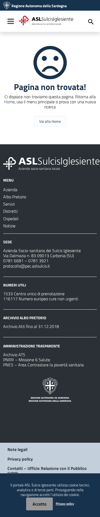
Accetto (39, 504)
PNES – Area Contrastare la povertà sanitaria (43, 365)
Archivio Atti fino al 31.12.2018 (31, 326)
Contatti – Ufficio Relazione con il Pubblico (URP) (47, 471)
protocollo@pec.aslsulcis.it (26, 266)
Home (9, 102)
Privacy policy (20, 459)
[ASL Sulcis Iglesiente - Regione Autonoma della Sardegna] (51, 163)
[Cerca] (91, 22)
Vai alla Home (50, 121)
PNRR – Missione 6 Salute (26, 359)
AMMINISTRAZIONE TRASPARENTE (31, 346)
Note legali (17, 449)
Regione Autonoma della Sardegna (39, 6)
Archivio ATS (14, 354)
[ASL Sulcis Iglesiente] (6, 6)
